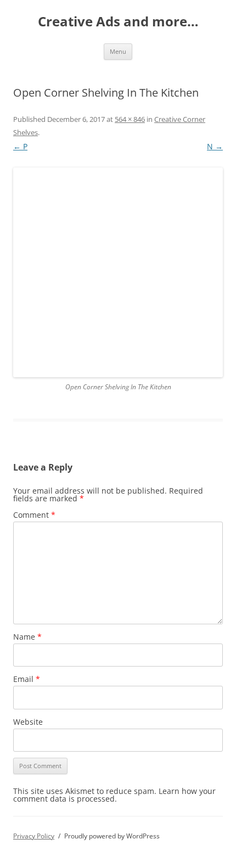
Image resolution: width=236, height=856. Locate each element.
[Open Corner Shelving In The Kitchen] (118, 272)
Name (27, 636)
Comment (34, 515)
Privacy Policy (33, 836)
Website (28, 722)
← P (20, 146)
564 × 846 (130, 119)
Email (26, 679)
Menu (118, 51)
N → (215, 146)
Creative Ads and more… (118, 21)
